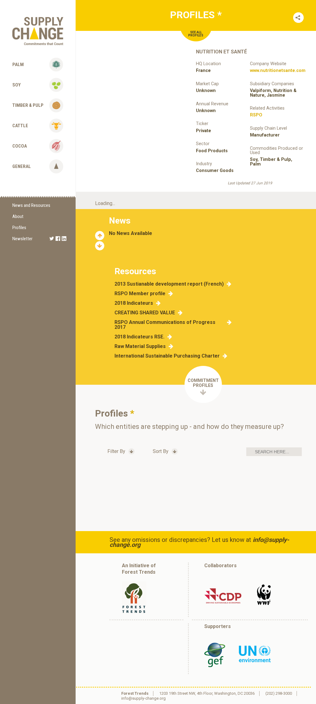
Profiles (19, 227)
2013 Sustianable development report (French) (169, 284)
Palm (18, 64)
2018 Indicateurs (133, 303)
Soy (16, 85)
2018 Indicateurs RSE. (139, 336)
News (120, 221)
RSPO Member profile (139, 293)
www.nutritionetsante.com (278, 70)
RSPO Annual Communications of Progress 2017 (164, 325)
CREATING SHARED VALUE (144, 312)
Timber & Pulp (28, 105)
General (21, 166)
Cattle (20, 125)
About (17, 216)
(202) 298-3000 (278, 693)
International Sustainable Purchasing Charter (167, 356)
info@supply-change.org (143, 698)
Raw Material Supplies (140, 346)
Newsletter (22, 238)
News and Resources (31, 205)
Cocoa (19, 146)
